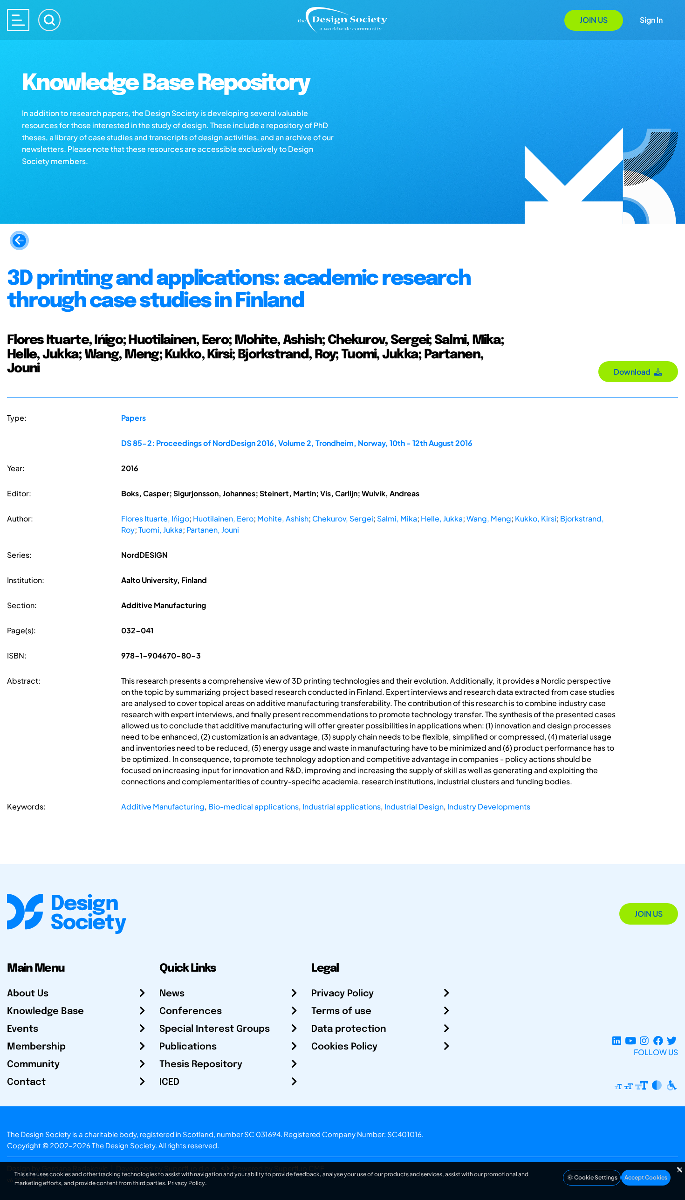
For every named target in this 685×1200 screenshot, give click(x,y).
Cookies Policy (344, 1047)
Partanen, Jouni (212, 530)
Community (33, 1065)
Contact (26, 1082)
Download (633, 372)
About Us (27, 994)
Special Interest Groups (214, 1029)
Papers (133, 418)
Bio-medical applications (253, 806)
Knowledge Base (45, 1011)
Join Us (594, 20)
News (172, 994)
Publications (188, 1047)
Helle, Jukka (442, 518)
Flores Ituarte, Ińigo (155, 518)
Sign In (651, 20)
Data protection (348, 1029)
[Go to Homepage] (342, 19)
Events (22, 1029)
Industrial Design (414, 806)
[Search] (49, 20)
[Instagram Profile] (644, 1041)
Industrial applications (341, 806)
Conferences (190, 1011)
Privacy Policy (342, 994)
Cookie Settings (595, 1177)
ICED (169, 1082)
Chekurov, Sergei (342, 518)
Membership (36, 1047)
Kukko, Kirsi (535, 518)
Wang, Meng (488, 518)
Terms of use (341, 1011)
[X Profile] (671, 1041)
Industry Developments (488, 806)
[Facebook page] (658, 1041)
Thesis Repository (200, 1065)
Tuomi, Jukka (160, 530)
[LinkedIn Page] (616, 1041)
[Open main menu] (18, 20)
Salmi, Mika (397, 518)
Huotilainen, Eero (223, 518)
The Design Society (123, 1145)
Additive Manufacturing (163, 806)
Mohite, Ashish (282, 518)
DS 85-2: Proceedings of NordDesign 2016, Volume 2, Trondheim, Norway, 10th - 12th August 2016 (297, 443)
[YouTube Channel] (630, 1041)
